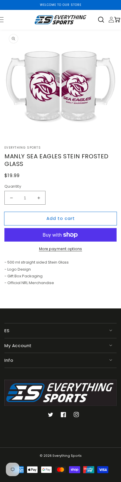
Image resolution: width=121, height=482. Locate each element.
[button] (103, 20)
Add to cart (60, 218)
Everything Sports (67, 456)
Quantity (12, 186)
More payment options (60, 248)
